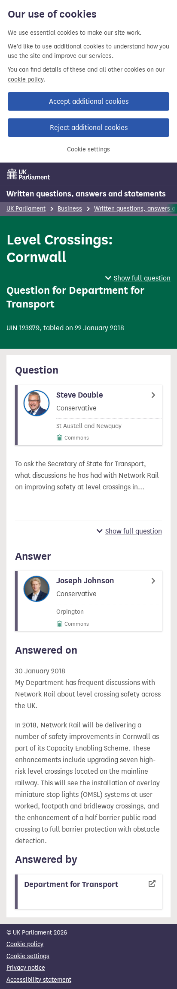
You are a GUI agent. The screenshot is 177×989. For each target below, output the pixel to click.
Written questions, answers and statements (86, 194)
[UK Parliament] (28, 174)
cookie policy (25, 79)
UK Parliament (26, 208)
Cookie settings (88, 149)
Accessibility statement (38, 979)
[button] (138, 278)
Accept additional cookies (88, 101)
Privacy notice (25, 967)
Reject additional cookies (89, 128)
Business (70, 208)
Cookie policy (24, 944)
